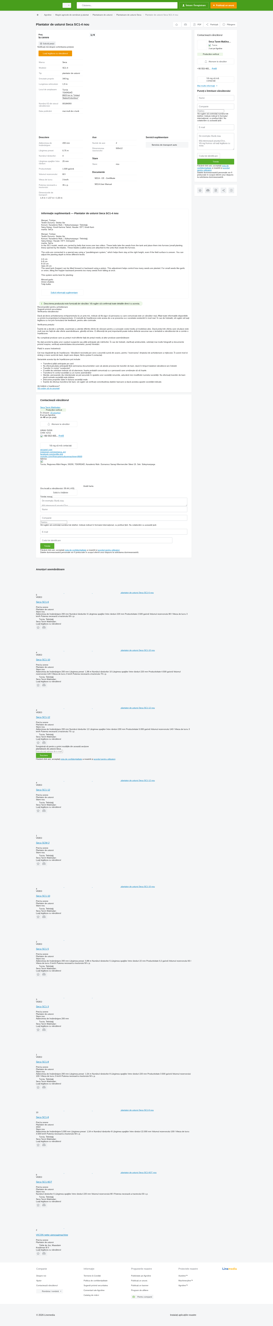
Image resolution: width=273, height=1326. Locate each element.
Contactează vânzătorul (47, 1285)
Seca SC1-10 (43, 659)
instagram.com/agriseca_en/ (53, 452)
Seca (64, 62)
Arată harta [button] (88, 486)
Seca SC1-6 (42, 602)
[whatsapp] (42, 440)
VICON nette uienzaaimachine (52, 1235)
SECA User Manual (103, 184)
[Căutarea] (79, 5)
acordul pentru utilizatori (109, 550)
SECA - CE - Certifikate (105, 178)
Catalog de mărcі (91, 1295)
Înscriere (44, 755)
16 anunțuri (55, 413)
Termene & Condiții (92, 1276)
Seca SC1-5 (42, 949)
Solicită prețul (48, 44)
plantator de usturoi (71, 73)
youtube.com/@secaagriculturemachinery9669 (61, 456)
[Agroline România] (47, 5)
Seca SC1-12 (43, 717)
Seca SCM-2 (42, 843)
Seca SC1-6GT (44, 1182)
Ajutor (39, 1280)
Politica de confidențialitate (95, 1280)
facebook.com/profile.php (51, 454)
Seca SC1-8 (42, 1062)
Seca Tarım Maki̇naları (50, 407)
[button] (177, 24)
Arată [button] (61, 435)
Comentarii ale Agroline (94, 1290)
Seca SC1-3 (42, 1006)
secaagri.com (46, 449)
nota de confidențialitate (75, 550)
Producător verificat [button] (54, 410)
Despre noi (41, 1276)
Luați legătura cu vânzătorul (55, 53)
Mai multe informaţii (206, 86)
